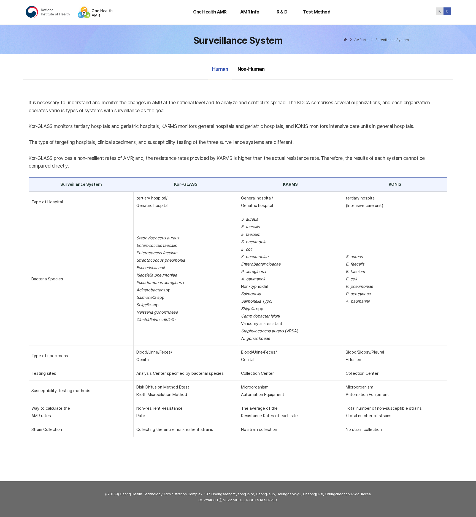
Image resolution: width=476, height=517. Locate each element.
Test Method (316, 12)
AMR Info (249, 12)
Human (221, 68)
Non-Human (250, 69)
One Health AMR (209, 12)
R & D (282, 12)
